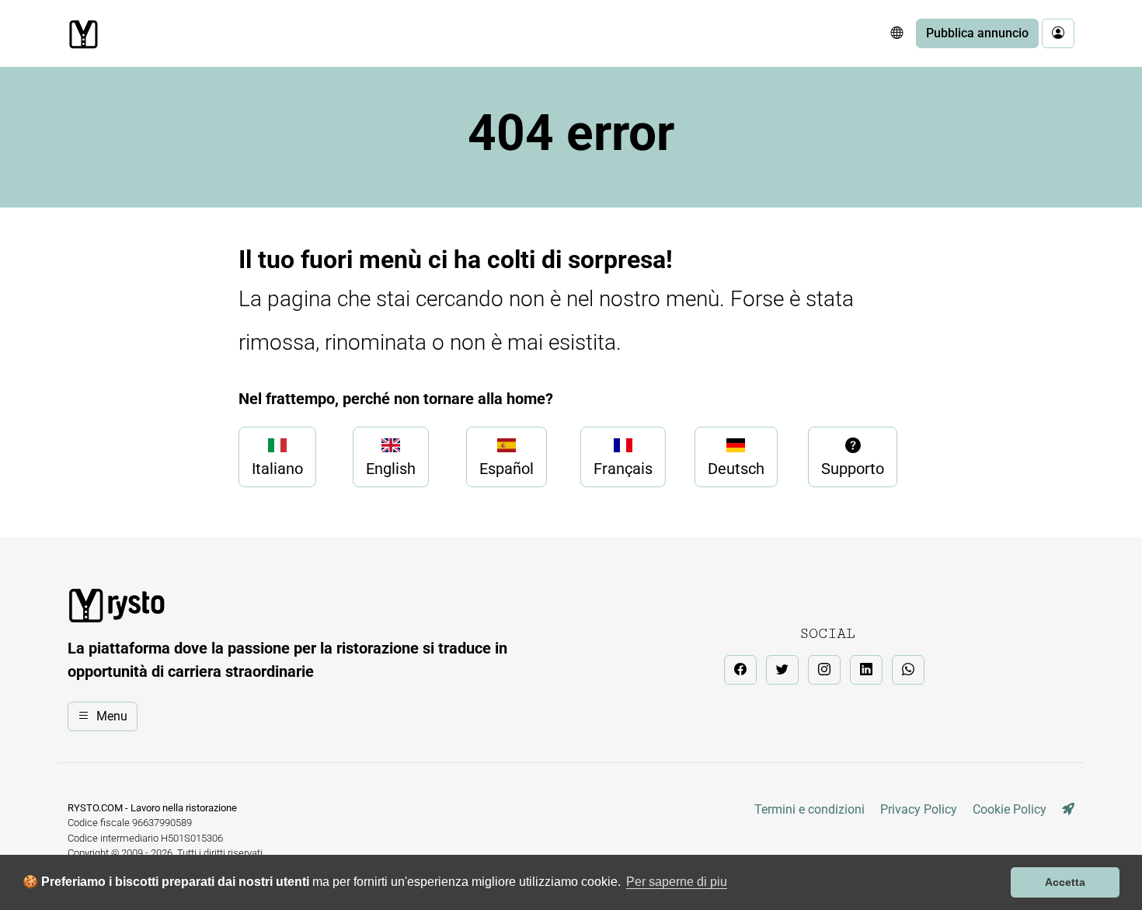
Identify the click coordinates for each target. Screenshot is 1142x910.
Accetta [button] (1065, 882)
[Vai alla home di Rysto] (83, 34)
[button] (896, 33)
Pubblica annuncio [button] (977, 33)
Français (623, 468)
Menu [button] (111, 716)
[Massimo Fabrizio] (1068, 809)
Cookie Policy (1009, 809)
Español (506, 468)
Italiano (277, 468)
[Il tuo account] (1058, 33)
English (391, 468)
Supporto (852, 468)
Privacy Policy (918, 809)
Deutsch (736, 468)
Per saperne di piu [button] (676, 881)
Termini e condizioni (809, 809)
